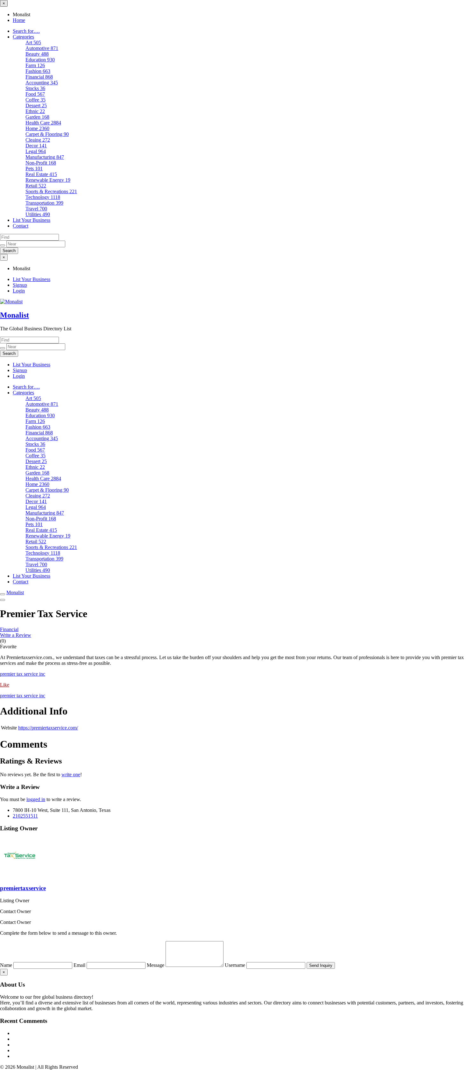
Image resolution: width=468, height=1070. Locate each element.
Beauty (37, 54)
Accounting (41, 82)
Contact (20, 226)
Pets (34, 168)
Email (80, 965)
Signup (20, 285)
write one (70, 774)
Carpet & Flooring (47, 134)
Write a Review (15, 635)
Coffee (35, 99)
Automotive (41, 48)
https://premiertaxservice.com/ (48, 727)
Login (19, 290)
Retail (35, 185)
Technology (42, 197)
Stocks (35, 88)
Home (19, 20)
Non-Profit (40, 162)
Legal (35, 151)
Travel (36, 208)
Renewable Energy (47, 180)
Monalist (14, 315)
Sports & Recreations (51, 191)
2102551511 (25, 816)
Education (40, 59)
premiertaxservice (23, 888)
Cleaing (37, 140)
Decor (36, 145)
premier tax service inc (22, 674)
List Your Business (31, 220)
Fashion (37, 71)
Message (156, 965)
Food (35, 94)
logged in (35, 799)
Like (4, 684)
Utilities (37, 214)
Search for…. (26, 31)
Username (235, 965)
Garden (37, 117)
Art (33, 42)
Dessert (36, 105)
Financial (39, 77)
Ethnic (35, 111)
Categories (23, 36)
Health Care (43, 122)
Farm (35, 65)
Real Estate (41, 174)
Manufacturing (44, 157)
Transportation (44, 203)
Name (6, 965)
